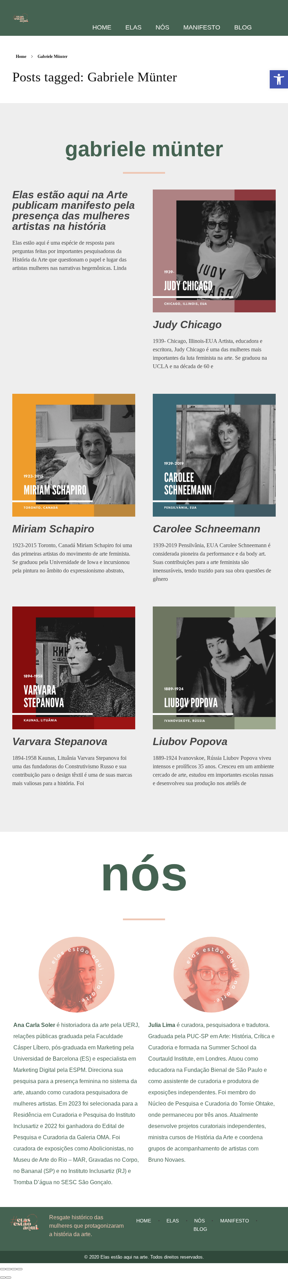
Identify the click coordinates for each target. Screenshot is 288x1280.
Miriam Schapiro (53, 529)
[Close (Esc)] (3, 1269)
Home (21, 56)
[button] (279, 79)
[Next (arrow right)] (8, 1277)
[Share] (8, 1269)
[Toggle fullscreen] (14, 1269)
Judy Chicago (187, 324)
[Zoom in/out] (19, 1269)
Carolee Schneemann (206, 529)
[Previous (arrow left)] (3, 1277)
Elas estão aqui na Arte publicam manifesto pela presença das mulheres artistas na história (73, 210)
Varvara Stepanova (59, 741)
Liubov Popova (190, 741)
